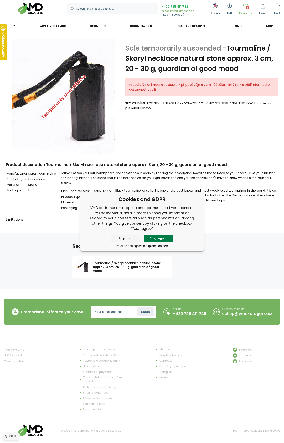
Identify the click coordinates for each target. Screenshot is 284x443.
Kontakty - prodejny (172, 366)
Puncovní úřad (93, 409)
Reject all (125, 238)
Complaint (166, 372)
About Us (165, 349)
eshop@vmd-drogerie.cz (178, 11)
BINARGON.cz (271, 431)
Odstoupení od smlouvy (99, 349)
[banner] (30, 10)
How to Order (92, 366)
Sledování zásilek (94, 404)
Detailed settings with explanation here (142, 246)
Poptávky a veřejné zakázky (101, 361)
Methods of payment (97, 372)
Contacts (165, 361)
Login (145, 311)
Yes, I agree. (158, 238)
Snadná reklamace (96, 393)
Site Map (115, 431)
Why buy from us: (171, 355)
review (163, 377)
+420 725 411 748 (175, 6)
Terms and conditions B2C (101, 355)
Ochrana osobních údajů (100, 387)
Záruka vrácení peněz (97, 398)
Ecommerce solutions (247, 431)
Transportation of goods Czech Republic (104, 379)
